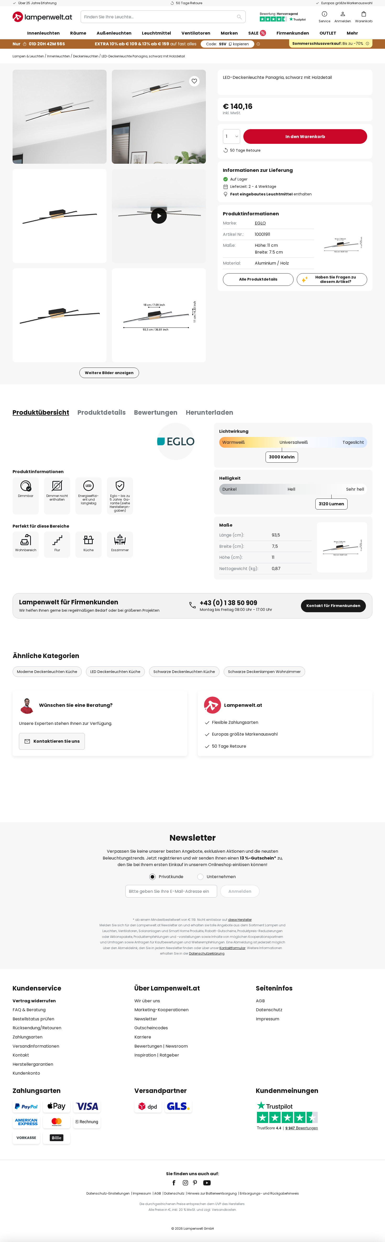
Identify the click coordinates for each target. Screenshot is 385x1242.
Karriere (142, 1037)
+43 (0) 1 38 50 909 (228, 603)
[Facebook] (177, 1183)
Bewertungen (156, 412)
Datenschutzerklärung (206, 953)
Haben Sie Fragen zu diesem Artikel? (335, 279)
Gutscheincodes (151, 1028)
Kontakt (21, 1055)
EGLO (260, 223)
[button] (60, 216)
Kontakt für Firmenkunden (333, 605)
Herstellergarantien (33, 1064)
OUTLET (328, 33)
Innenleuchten (58, 56)
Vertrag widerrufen (34, 1001)
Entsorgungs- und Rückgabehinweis (269, 1193)
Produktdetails (102, 412)
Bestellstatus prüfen (33, 1019)
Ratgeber (169, 1055)
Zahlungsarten (27, 1037)
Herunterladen (209, 412)
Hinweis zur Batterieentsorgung (212, 1193)
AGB (260, 1001)
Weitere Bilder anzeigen (109, 372)
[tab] (41, 413)
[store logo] (42, 17)
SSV (227, 44)
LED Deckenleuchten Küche (115, 671)
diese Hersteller (240, 919)
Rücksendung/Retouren (37, 1028)
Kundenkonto (26, 1073)
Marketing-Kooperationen (161, 1010)
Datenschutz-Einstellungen (108, 1193)
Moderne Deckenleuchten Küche (47, 671)
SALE (253, 33)
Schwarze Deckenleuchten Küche (184, 671)
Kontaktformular (232, 948)
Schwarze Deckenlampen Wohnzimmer (264, 671)
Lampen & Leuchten (28, 56)
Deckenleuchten (85, 56)
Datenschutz (269, 1010)
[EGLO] (175, 441)
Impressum (267, 1019)
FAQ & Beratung (29, 1010)
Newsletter (145, 1019)
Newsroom (177, 1046)
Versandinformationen (36, 1046)
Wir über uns (147, 1001)
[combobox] (163, 17)
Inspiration (145, 1055)
